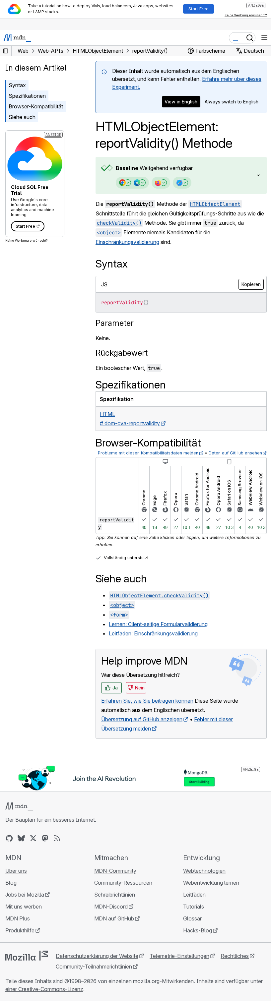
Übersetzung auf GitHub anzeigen (141, 726)
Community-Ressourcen (122, 889)
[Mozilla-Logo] (26, 963)
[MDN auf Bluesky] (21, 845)
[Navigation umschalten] (264, 37)
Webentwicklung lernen (208, 889)
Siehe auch (22, 117)
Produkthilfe (19, 937)
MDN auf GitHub (112, 925)
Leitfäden (191, 901)
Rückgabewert (122, 353)
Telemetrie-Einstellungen (179, 963)
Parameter (115, 323)
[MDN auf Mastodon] (45, 845)
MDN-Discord (109, 913)
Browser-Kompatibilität (36, 106)
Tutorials (190, 913)
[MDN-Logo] (19, 813)
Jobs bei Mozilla (24, 901)
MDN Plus (17, 925)
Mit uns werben (23, 913)
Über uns (16, 877)
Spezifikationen (27, 95)
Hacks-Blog (194, 937)
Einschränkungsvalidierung (127, 242)
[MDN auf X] (33, 845)
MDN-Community (114, 877)
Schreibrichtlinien (113, 901)
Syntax (17, 85)
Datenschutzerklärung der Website (97, 963)
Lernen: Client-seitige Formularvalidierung (158, 631)
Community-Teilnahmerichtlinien (94, 973)
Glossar (189, 925)
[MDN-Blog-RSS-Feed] (57, 845)
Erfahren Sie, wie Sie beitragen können (147, 708)
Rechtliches (235, 963)
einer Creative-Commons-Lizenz (58, 996)
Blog (11, 889)
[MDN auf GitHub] (9, 845)
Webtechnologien (201, 877)
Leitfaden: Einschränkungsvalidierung (153, 641)
